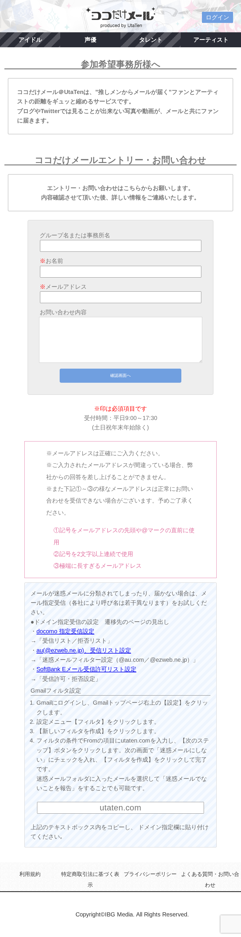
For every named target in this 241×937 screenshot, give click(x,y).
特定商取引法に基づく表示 (90, 879)
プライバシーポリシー (150, 874)
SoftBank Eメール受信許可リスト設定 (86, 669)
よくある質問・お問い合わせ (210, 879)
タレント (151, 39)
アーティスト (211, 39)
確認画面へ (120, 375)
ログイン (217, 17)
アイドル (30, 39)
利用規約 (30, 874)
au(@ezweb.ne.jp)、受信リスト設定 (83, 650)
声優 (90, 39)
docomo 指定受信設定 (65, 631)
